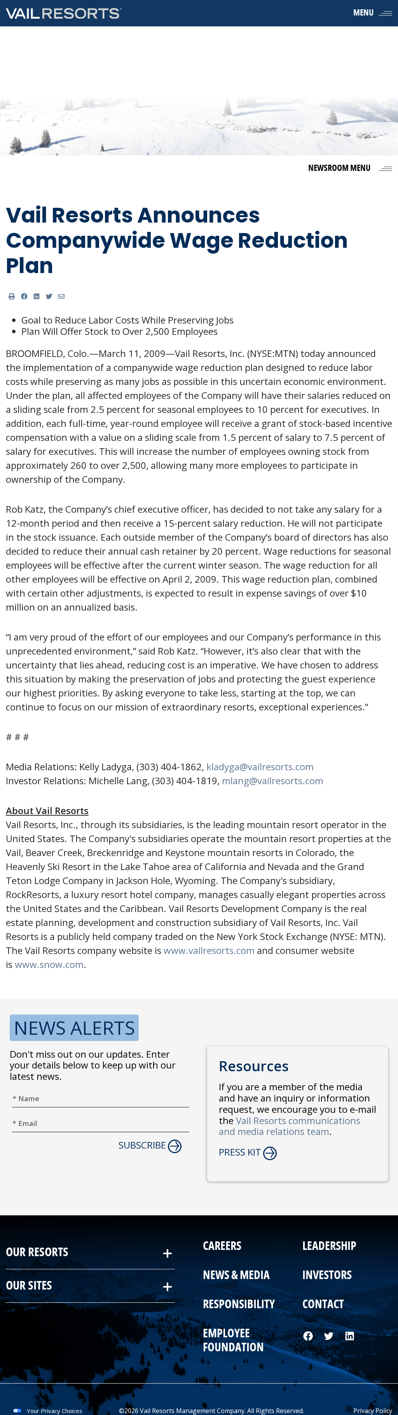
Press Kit (240, 1152)
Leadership (329, 1246)
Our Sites (29, 1285)
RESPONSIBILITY (239, 1305)
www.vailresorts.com (209, 950)
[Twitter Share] (49, 296)
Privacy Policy (372, 1410)
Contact (323, 1305)
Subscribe (142, 1145)
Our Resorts (37, 1252)
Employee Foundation (233, 1341)
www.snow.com (49, 964)
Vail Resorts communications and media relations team (289, 1126)
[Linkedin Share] (36, 296)
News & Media (236, 1275)
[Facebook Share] (24, 296)
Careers (222, 1246)
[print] (11, 296)
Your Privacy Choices (54, 1410)
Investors (326, 1275)
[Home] (64, 13)
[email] (61, 296)
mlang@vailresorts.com (272, 780)
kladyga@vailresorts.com (260, 766)
